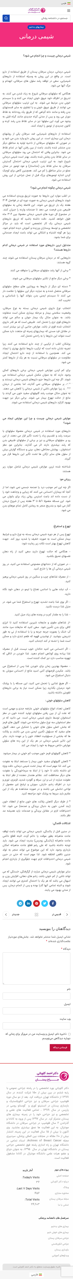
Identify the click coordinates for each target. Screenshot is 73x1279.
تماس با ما (63, 1205)
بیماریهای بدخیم (36, 27)
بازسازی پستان (61, 1250)
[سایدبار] (69, 388)
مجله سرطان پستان (59, 1199)
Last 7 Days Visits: (28, 1189)
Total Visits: (32, 1200)
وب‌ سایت (65, 1019)
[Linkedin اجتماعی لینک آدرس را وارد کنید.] (28, 903)
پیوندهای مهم (62, 1170)
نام (68, 989)
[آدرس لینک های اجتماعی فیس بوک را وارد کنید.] (52, 903)
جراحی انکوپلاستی (60, 1244)
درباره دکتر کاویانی (60, 1181)
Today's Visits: (30, 1178)
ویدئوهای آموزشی (60, 1255)
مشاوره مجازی (62, 1193)
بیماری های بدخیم (60, 1226)
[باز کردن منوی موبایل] (68, 10)
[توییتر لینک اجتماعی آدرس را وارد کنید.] (44, 903)
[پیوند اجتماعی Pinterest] (36, 903)
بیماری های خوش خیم (58, 1232)
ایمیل (67, 1004)
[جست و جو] (6, 18)
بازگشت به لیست (36, 914)
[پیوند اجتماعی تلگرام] (20, 903)
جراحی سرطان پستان (58, 1238)
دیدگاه (65, 949)
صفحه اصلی (63, 1176)
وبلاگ (66, 1187)
